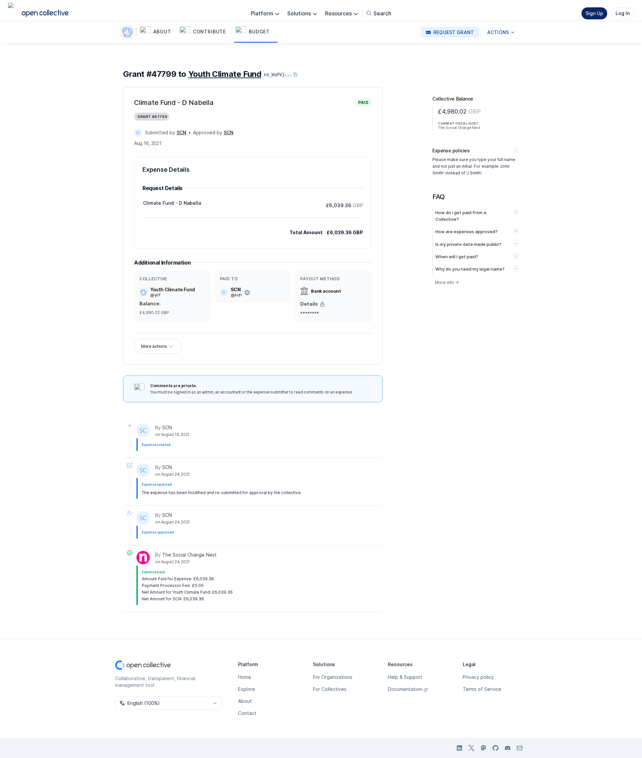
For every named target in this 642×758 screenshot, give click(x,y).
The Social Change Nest (189, 555)
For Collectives (329, 689)
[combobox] (168, 703)
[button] (158, 32)
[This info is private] (322, 304)
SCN (167, 427)
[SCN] (138, 133)
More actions (154, 346)
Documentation (405, 689)
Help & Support (405, 677)
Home (244, 677)
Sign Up (594, 13)
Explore (246, 689)
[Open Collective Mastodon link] (483, 748)
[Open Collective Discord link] (507, 748)
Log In (623, 13)
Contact (247, 713)
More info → (447, 282)
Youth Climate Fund (224, 74)
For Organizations (332, 677)
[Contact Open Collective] (519, 748)
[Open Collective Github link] (495, 748)
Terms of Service (482, 689)
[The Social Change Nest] (143, 557)
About (245, 701)
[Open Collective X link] (471, 748)
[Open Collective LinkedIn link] (459, 748)
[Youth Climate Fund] (128, 32)
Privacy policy (478, 677)
